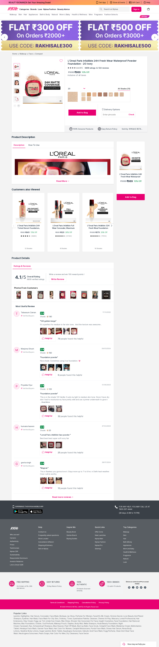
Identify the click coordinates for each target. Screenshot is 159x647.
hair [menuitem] (25, 14)
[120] (83, 94)
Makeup (23, 54)
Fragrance (127, 555)
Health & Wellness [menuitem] (79, 14)
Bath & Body (127, 542)
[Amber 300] (94, 94)
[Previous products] (14, 226)
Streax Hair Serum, (114, 628)
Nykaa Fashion (49, 9)
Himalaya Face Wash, (28, 628)
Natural (125, 559)
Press (12, 545)
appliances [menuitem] (33, 14)
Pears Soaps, (44, 633)
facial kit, (97, 616)
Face (31, 54)
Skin (124, 535)
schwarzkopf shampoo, (43, 626)
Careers (13, 538)
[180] (83, 99)
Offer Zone (99, 532)
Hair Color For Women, (63, 628)
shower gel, (76, 621)
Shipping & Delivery (45, 545)
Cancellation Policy (89, 603)
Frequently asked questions (48, 535)
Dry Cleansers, (72, 633)
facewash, (24, 626)
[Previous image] (15, 105)
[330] (89, 94)
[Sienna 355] (100, 94)
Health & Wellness (129, 552)
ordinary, (63, 618)
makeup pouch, (60, 623)
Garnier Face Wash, (45, 628)
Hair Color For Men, (58, 633)
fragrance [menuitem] (98, 14)
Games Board (72, 535)
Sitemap (98, 549)
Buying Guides (72, 539)
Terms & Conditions (57, 603)
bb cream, (105, 616)
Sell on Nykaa (43, 549)
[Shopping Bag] (148, 9)
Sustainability (15, 555)
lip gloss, (71, 616)
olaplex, (70, 623)
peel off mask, (71, 626)
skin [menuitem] (20, 14)
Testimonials (14, 548)
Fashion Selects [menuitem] (111, 14)
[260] (116, 94)
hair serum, (35, 616)
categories (24, 9)
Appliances (127, 545)
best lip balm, (82, 626)
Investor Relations (16, 561)
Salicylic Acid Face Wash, (92, 631)
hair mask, (34, 618)
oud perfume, (48, 623)
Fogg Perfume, (109, 631)
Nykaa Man (99, 539)
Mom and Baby (128, 549)
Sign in (136, 9)
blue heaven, (58, 626)
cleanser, (94, 618)
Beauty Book (71, 532)
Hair (124, 539)
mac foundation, (28, 623)
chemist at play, (104, 618)
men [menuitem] (91, 14)
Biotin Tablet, (57, 631)
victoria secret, (116, 616)
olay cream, (28, 621)
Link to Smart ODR (16, 565)
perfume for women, (84, 616)
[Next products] (112, 226)
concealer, (44, 616)
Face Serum (84, 633)
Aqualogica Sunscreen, (72, 631)
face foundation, (121, 621)
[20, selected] (111, 94)
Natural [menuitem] (55, 14)
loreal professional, (127, 618)
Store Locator (43, 539)
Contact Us (42, 532)
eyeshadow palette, (81, 618)
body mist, (79, 623)
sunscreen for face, (89, 621)
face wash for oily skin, (49, 618)
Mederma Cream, (123, 626)
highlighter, (25, 616)
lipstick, (17, 616)
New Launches (100, 535)
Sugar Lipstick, (45, 631)
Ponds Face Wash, (98, 628)
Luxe (125, 562)
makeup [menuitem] (13, 14)
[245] (89, 99)
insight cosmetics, (106, 621)
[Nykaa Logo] (13, 8)
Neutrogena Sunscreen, (28, 633)
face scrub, (94, 626)
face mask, (54, 616)
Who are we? (14, 535)
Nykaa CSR (14, 551)
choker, (38, 623)
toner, (69, 618)
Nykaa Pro (98, 545)
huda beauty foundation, (107, 623)
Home (14, 54)
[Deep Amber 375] (105, 94)
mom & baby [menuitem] (65, 14)
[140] (122, 94)
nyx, (31, 626)
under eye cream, (53, 621)
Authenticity (14, 541)
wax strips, (65, 621)
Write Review (57, 279)
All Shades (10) (124, 89)
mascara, (115, 618)
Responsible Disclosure (19, 558)
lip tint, (42, 621)
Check (131, 114)
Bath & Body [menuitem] (45, 14)
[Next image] (18, 105)
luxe (40, 9)
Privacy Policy (104, 603)
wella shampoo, (90, 623)
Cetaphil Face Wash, (107, 626)
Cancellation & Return (46, 542)
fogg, (36, 621)
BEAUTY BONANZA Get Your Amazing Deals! (30, 2)
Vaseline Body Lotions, (29, 631)
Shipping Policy (73, 603)
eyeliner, (25, 618)
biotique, (63, 616)
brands (33, 9)
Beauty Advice (63, 9)
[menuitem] (144, 16)
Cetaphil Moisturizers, (81, 628)
